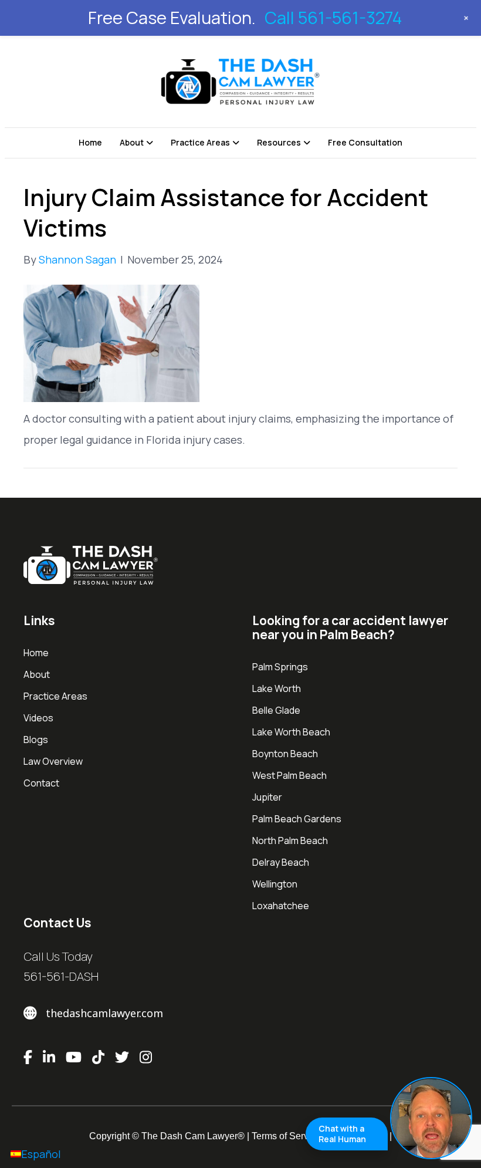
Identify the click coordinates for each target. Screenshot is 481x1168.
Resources (279, 142)
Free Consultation (365, 142)
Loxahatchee (280, 905)
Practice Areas (200, 142)
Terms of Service (286, 1136)
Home (90, 142)
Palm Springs (280, 666)
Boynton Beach (285, 753)
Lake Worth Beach (291, 731)
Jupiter (267, 797)
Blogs (35, 739)
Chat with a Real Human (342, 1134)
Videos (38, 717)
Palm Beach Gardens (296, 818)
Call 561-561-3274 (333, 17)
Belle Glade (276, 710)
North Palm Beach (290, 840)
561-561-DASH (61, 976)
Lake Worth (276, 688)
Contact (41, 783)
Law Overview (53, 761)
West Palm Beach (289, 775)
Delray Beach (280, 862)
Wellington (274, 883)
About (132, 142)
